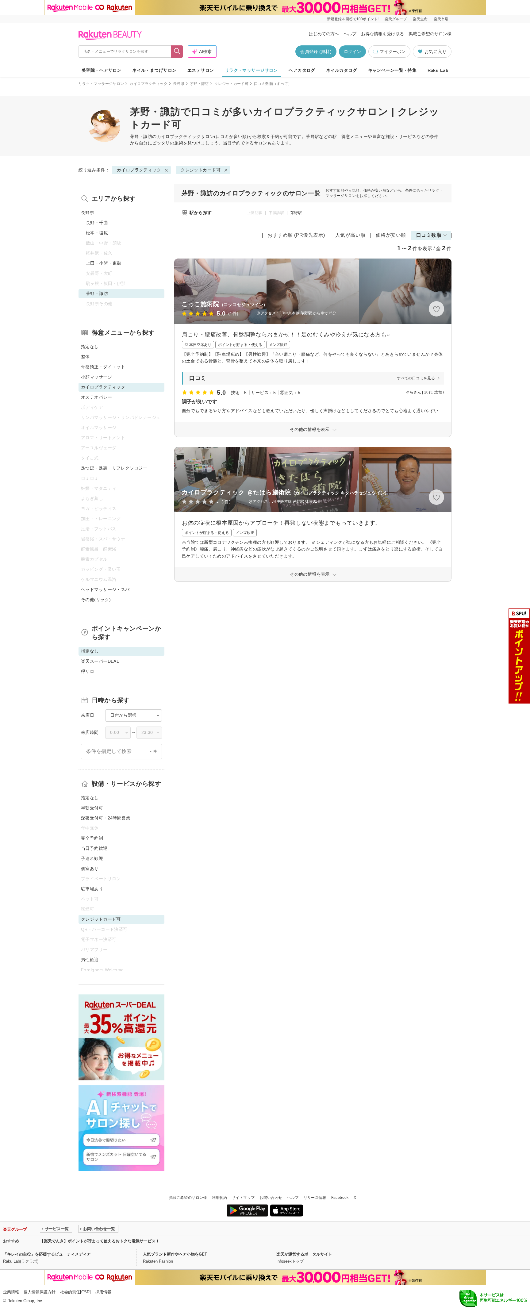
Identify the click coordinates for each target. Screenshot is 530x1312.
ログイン (352, 51)
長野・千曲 (97, 222)
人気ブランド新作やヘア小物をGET (175, 1254)
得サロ (87, 671)
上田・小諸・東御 (103, 263)
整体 (85, 356)
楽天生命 (420, 19)
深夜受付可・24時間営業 (105, 817)
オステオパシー (96, 397)
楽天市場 (441, 19)
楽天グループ (396, 19)
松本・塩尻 (97, 232)
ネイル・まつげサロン (154, 70)
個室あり (90, 868)
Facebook (340, 1197)
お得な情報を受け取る (382, 33)
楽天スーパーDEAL (100, 661)
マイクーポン (392, 51)
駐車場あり (92, 888)
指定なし (90, 346)
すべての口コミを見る (416, 378)
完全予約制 (92, 838)
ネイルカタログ (341, 70)
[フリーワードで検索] (177, 51)
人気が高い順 (350, 235)
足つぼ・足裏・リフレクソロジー (114, 468)
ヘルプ (350, 33)
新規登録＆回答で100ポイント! (352, 19)
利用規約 (219, 1197)
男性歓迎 (90, 959)
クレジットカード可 (231, 84)
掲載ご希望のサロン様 (430, 33)
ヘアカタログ (302, 70)
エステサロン (200, 70)
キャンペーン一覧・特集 (392, 70)
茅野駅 (296, 213)
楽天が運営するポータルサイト (304, 1254)
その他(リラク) (96, 599)
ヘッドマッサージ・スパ (105, 589)
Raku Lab (438, 70)
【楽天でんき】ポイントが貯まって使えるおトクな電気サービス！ (99, 1241)
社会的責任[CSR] (75, 1292)
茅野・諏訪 (199, 84)
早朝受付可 (92, 807)
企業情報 (11, 1292)
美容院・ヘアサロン (101, 70)
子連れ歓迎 (92, 858)
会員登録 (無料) (316, 51)
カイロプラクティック (148, 84)
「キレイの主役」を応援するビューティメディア (47, 1254)
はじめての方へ (324, 33)
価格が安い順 (391, 235)
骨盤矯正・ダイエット (103, 366)
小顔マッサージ (96, 376)
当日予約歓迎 (94, 848)
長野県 (178, 84)
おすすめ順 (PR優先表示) (296, 235)
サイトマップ (243, 1197)
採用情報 (103, 1292)
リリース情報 (315, 1197)
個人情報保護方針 (40, 1292)
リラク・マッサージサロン (251, 70)
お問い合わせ (270, 1197)
